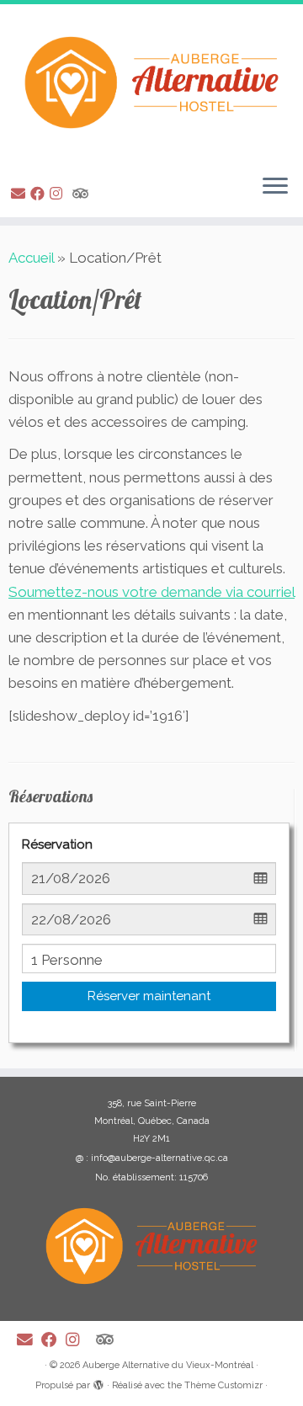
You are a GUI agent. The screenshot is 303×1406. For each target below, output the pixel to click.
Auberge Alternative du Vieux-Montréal (167, 1365)
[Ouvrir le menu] (275, 187)
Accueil (31, 257)
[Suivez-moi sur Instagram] (58, 193)
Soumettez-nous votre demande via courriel (151, 591)
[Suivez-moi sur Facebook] (40, 193)
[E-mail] (20, 193)
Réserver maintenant (149, 996)
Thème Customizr (223, 1385)
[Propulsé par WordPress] (98, 1382)
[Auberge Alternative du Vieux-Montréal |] (151, 82)
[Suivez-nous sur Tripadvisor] (82, 193)
